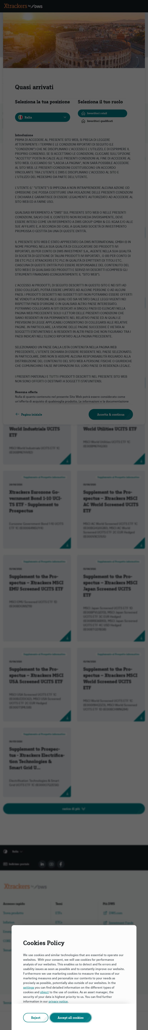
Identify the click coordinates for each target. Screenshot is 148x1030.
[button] (35, 1017)
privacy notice (58, 1001)
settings (28, 987)
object (44, 992)
